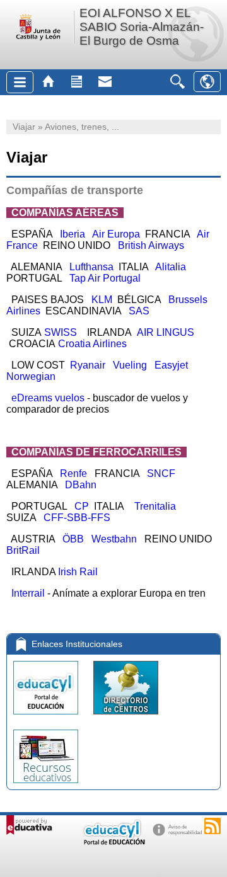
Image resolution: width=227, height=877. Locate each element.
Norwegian (30, 376)
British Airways (151, 245)
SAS (139, 311)
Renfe (73, 473)
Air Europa (116, 234)
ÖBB (73, 539)
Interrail (25, 593)
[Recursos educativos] (45, 786)
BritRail (23, 550)
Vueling (131, 365)
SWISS (61, 332)
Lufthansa (91, 266)
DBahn (80, 484)
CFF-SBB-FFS (77, 517)
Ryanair (87, 365)
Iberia (72, 234)
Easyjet (171, 365)
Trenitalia (157, 506)
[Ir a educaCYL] (113, 842)
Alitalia (170, 266)
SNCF (161, 473)
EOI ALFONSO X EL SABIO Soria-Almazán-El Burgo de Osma (141, 26)
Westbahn (115, 539)
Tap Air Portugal (105, 278)
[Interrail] (46, 593)
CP (81, 506)
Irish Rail (81, 571)
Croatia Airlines (93, 343)
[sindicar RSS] (212, 826)
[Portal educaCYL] (47, 717)
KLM (101, 299)
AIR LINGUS (167, 332)
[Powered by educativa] (29, 825)
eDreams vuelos (47, 398)
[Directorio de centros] (126, 717)
